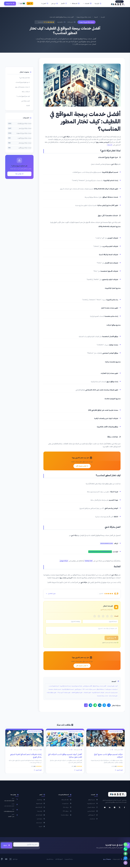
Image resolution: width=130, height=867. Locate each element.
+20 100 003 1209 (9, 806)
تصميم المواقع (91, 799)
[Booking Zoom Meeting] (125, 858)
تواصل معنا (18, 174)
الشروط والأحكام (59, 859)
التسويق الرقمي (91, 815)
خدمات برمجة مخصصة (102, 696)
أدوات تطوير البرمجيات (112, 686)
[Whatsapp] (125, 844)
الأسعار (62, 3)
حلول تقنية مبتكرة (113, 696)
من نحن (53, 3)
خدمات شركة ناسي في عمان (19, 143)
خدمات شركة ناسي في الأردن (19, 148)
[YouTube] (105, 807)
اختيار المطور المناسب (54, 686)
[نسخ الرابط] (86, 705)
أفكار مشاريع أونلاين (87, 686)
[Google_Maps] (125, 854)
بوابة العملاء (39, 799)
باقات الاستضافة (65, 799)
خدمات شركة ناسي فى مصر (19, 128)
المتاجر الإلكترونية (91, 803)
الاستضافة (74, 3)
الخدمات (87, 3)
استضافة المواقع (101, 689)
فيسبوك (109, 145)
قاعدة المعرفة (39, 803)
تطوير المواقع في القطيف (77, 692)
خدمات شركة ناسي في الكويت (19, 138)
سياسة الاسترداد (50, 859)
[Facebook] (109, 705)
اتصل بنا (43, 3)
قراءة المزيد (120, 770)
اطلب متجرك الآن (81, 466)
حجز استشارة (39, 822)
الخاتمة (28, 105)
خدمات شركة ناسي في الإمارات (19, 123)
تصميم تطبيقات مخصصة (55, 689)
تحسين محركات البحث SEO (89, 689)
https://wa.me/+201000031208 (100, 552)
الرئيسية (97, 3)
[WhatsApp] (95, 705)
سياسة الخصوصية (69, 859)
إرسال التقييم (110, 638)
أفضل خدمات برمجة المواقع (99, 686)
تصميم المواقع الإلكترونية (68, 689)
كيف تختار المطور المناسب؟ (23, 96)
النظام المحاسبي (91, 811)
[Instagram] (115, 807)
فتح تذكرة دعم (39, 815)
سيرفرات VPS (66, 811)
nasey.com (88, 561)
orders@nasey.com (9, 811)
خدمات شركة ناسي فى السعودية (84, 17)
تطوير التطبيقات (87, 692)
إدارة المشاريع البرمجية (77, 686)
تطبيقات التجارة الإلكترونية (98, 692)
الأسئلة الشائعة (39, 807)
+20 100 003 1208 (9, 801)
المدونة (96, 17)
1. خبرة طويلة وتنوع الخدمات (23, 82)
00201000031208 (106, 543)
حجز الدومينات (65, 803)
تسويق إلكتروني (78, 689)
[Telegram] (90, 705)
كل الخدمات (92, 819)
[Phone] (125, 849)
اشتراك (5, 845)
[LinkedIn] (99, 705)
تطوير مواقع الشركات (51, 692)
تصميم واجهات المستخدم (111, 692)
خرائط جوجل (64, 561)
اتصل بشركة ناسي (25, 101)
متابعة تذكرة (39, 819)
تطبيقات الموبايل (91, 807)
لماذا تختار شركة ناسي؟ (24, 78)
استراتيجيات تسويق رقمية (112, 689)
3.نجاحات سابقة (26, 92)
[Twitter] (104, 705)
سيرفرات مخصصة (65, 815)
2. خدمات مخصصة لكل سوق (22, 87)
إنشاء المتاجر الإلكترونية (65, 686)
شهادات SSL (66, 807)
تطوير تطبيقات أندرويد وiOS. (63, 692)
